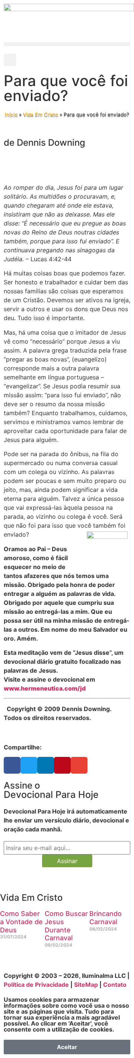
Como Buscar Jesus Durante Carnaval (66, 926)
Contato (115, 984)
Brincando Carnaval (105, 918)
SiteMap (86, 984)
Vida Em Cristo (40, 114)
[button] (67, 44)
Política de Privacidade (36, 984)
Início (11, 114)
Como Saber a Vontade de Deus (21, 922)
